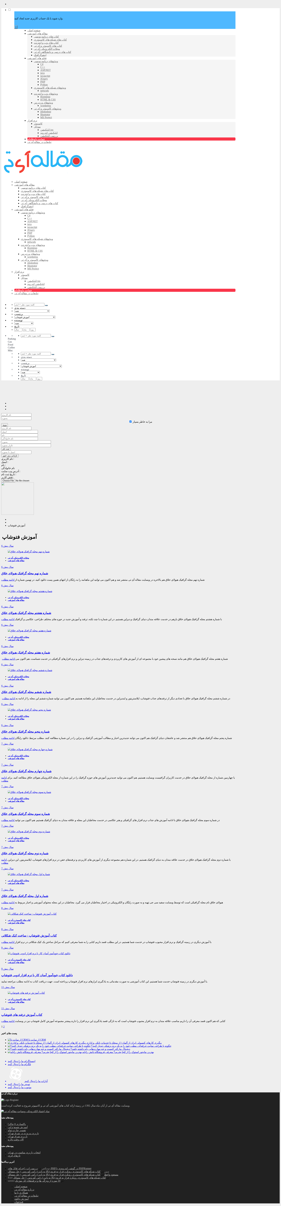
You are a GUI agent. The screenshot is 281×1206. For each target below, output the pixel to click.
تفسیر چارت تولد (17, 1130)
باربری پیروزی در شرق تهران (23, 1133)
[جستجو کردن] (46, 305)
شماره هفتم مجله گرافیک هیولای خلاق (25, 652)
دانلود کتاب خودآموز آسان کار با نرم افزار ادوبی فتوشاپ (37, 975)
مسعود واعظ (111, 1174)
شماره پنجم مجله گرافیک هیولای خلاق (25, 731)
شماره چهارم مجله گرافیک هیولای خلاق (26, 771)
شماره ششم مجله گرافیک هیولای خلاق (26, 692)
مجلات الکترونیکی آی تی (18, 558)
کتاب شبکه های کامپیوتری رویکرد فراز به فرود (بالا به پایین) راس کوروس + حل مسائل (54, 1171)
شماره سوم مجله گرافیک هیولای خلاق (25, 814)
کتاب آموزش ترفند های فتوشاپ (21, 1014)
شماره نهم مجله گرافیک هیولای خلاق (24, 573)
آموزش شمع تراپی (18, 1127)
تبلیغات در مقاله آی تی (26, 1195)
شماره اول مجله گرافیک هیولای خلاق (24, 896)
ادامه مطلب (8, 579)
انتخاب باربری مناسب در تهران (24, 1152)
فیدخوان (18, 1201)
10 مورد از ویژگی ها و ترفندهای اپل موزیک (37, 1180)
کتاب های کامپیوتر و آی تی (19, 920)
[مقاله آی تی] (43, 176)
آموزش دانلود (21, 1198)
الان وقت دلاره (16, 1139)
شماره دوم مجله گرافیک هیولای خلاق (24, 853)
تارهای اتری (14, 1155)
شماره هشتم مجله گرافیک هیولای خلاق (26, 613)
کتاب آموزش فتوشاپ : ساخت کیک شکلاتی (29, 935)
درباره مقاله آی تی (24, 1189)
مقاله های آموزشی (16, 560)
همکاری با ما (21, 1192)
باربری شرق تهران (17, 1136)
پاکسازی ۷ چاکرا (17, 1124)
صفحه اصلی (20, 1186)
